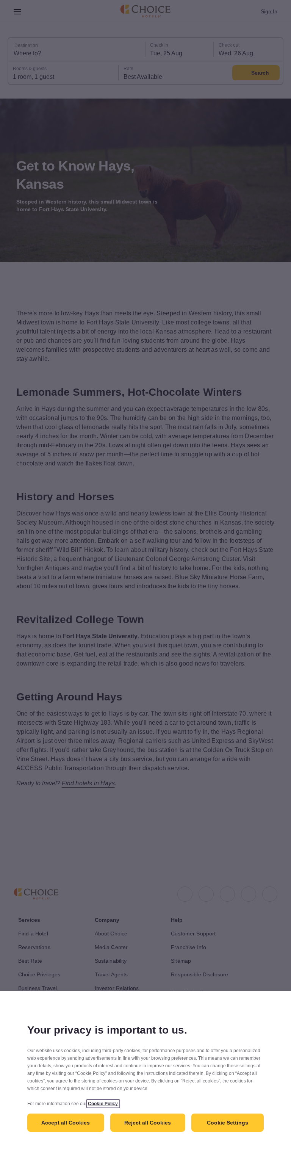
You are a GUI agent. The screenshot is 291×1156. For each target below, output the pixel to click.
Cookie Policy (108, 1103)
